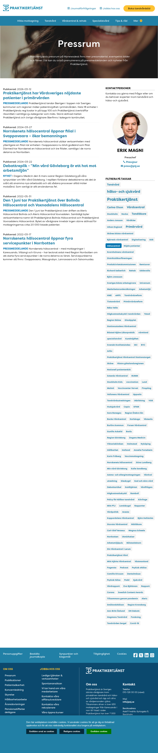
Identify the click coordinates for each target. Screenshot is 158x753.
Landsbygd (125, 505)
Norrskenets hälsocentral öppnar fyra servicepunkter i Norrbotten (38, 241)
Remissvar (144, 264)
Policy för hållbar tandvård (120, 499)
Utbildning (139, 400)
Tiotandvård (113, 301)
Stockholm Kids (115, 382)
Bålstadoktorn (134, 543)
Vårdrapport (113, 586)
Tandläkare (139, 213)
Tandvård (113, 184)
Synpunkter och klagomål (68, 655)
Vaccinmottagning (134, 456)
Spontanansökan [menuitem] (52, 683)
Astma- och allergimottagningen (123, 474)
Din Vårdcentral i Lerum (119, 549)
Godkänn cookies (99, 731)
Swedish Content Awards (130, 592)
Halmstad (132, 444)
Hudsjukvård (113, 406)
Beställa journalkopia (37, 655)
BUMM (134, 375)
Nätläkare (136, 524)
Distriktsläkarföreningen (119, 258)
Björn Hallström (145, 518)
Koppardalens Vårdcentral (120, 518)
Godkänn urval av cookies (41, 731)
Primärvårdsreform (133, 301)
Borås (129, 431)
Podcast (124, 567)
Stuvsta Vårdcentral (117, 524)
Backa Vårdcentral (116, 419)
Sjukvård (137, 580)
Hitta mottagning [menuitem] (27, 20)
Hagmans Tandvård (117, 617)
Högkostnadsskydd (117, 493)
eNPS (118, 295)
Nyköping (146, 444)
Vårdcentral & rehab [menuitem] (74, 20)
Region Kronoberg (137, 604)
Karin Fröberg (114, 456)
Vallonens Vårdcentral (118, 394)
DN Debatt (134, 611)
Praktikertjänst (122, 199)
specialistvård (114, 338)
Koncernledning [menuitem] (14, 689)
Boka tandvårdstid (139, 8)
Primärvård (134, 227)
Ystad (147, 314)
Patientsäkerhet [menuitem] (14, 685)
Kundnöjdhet (131, 338)
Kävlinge (142, 499)
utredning (112, 481)
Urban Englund (114, 227)
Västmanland (141, 561)
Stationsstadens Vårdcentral (121, 326)
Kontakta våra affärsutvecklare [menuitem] (51, 698)
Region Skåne (114, 320)
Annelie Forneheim (143, 450)
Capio (127, 406)
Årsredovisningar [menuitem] (15, 704)
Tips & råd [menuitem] (121, 20)
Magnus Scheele (137, 530)
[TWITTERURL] (141, 655)
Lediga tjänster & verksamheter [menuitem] (52, 677)
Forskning (136, 617)
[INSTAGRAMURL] (152, 655)
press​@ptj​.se (131, 166)
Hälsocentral (113, 246)
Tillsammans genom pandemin (122, 598)
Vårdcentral (136, 207)
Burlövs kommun (115, 425)
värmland (143, 332)
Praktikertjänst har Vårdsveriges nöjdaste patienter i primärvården (42, 95)
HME (109, 295)
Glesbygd (126, 481)
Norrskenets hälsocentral (119, 462)
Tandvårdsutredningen (118, 400)
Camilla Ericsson (115, 573)
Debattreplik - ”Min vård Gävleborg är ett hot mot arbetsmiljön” (49, 168)
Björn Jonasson (114, 276)
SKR (151, 239)
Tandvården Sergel (116, 623)
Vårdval (148, 474)
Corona (110, 592)
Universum (145, 283)
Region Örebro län (134, 413)
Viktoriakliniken (115, 444)
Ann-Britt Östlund (116, 611)
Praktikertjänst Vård (117, 555)
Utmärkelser (128, 536)
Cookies (122, 653)
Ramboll (134, 493)
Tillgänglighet (101, 653)
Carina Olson (115, 207)
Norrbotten (112, 536)
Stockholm (112, 214)
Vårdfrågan (146, 487)
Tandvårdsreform (133, 295)
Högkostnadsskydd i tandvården (123, 314)
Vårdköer (131, 220)
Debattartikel (114, 487)
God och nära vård (143, 481)
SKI (135, 345)
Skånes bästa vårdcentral (120, 233)
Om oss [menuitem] (8, 669)
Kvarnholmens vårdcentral (120, 252)
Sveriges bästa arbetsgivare (121, 283)
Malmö (110, 388)
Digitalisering (139, 239)
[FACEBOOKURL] (135, 655)
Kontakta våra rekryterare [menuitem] (50, 706)
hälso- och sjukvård (123, 191)
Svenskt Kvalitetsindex (118, 345)
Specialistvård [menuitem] (100, 20)
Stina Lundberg (144, 462)
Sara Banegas (114, 413)
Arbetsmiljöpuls (115, 543)
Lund (144, 382)
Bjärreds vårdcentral (117, 239)
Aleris (144, 598)
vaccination (132, 382)
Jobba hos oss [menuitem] (50, 669)
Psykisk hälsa (114, 580)
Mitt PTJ (111, 505)
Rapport (145, 586)
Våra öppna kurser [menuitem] (52, 712)
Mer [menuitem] (135, 20)
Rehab (132, 270)
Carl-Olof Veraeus (116, 530)
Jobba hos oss (111, 8)
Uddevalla (144, 270)
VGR (151, 400)
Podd (126, 580)
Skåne (110, 363)
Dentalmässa (134, 573)
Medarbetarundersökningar (121, 289)
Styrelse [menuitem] (9, 694)
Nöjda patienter (132, 246)
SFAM (136, 406)
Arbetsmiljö (145, 289)
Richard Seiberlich (116, 270)
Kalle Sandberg (139, 468)
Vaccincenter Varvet (128, 388)
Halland (126, 450)
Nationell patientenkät (119, 369)
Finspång (146, 388)
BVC (143, 345)
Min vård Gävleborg (117, 468)
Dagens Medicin (137, 437)
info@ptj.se (128, 702)
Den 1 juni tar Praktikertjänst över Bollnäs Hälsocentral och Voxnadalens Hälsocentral (43, 203)
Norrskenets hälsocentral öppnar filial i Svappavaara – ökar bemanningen (39, 133)
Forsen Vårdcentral (136, 425)
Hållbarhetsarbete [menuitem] (16, 699)
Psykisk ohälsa (139, 567)
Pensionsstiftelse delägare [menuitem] (15, 710)
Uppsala (137, 394)
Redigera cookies (72, 731)
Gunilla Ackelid (114, 431)
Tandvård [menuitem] (50, 20)
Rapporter (139, 505)
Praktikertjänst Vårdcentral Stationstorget (128, 357)
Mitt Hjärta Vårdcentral (119, 561)
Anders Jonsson (115, 220)
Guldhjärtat (131, 487)
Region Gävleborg (116, 437)
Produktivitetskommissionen (121, 264)
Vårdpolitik (112, 512)
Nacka (124, 214)
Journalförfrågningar (83, 8)
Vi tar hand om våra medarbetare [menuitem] (53, 690)
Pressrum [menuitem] (10, 675)
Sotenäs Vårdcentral (117, 375)
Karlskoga (135, 419)
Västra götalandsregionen (130, 363)
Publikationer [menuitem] (13, 680)
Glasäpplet (130, 320)
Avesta (125, 512)
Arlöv (109, 351)
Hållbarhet (112, 450)
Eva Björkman (130, 586)
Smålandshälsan (115, 604)
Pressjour (131, 162)
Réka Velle (112, 307)
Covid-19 (134, 623)
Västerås (148, 419)
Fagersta (111, 567)
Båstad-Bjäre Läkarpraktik (121, 332)
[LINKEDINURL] (146, 655)
